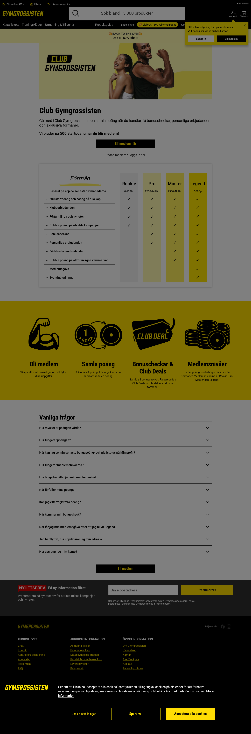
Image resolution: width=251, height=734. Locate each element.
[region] (125, 702)
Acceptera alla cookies (190, 714)
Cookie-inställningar (84, 714)
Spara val (135, 714)
